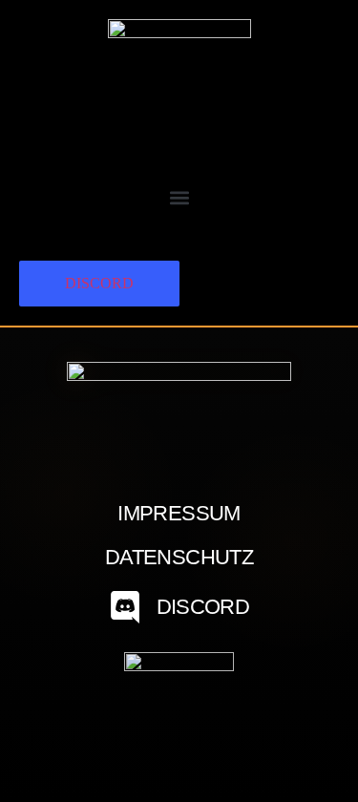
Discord (203, 607)
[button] (179, 197)
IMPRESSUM (178, 513)
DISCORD (99, 283)
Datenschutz (179, 557)
